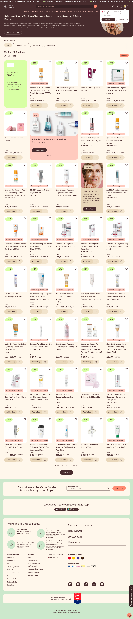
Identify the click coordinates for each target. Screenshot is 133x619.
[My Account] (117, 6)
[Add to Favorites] (50, 62)
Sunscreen (77, 11)
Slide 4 (59, 156)
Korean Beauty (33, 575)
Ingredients (51, 45)
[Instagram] (70, 584)
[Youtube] (102, 584)
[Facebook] (78, 584)
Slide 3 (57, 156)
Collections (34, 11)
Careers (10, 570)
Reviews (10, 576)
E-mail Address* (73, 486)
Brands (26, 11)
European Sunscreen (35, 569)
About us (10, 558)
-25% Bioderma (33, 561)
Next (75, 133)
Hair (84, 11)
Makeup (90, 11)
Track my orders (13, 567)
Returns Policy (12, 582)
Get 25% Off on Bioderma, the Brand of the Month (108, 1)
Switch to (108, 20)
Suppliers (10, 585)
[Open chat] (129, 615)
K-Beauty (55, 11)
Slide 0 (48, 156)
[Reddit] (94, 584)
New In (47, 11)
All (8, 45)
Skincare (63, 11)
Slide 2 (54, 156)
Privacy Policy (12, 579)
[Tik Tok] (86, 584)
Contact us (11, 561)
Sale (41, 11)
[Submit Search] (95, 6)
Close (126, 12)
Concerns (36, 45)
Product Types (21, 45)
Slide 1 (51, 156)
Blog (8, 564)
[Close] (131, 586)
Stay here (121, 20)
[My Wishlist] (113, 6)
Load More (66, 472)
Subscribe (119, 488)
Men (96, 11)
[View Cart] (121, 6)
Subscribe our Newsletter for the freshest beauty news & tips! (65, 1)
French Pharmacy (34, 572)
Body (70, 11)
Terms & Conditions (14, 573)
